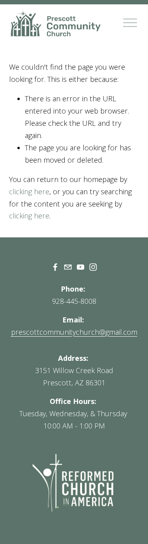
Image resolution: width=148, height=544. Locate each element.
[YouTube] (80, 267)
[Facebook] (55, 267)
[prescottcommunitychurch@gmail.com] (68, 267)
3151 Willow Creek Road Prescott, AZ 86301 (74, 376)
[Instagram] (93, 267)
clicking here (29, 191)
